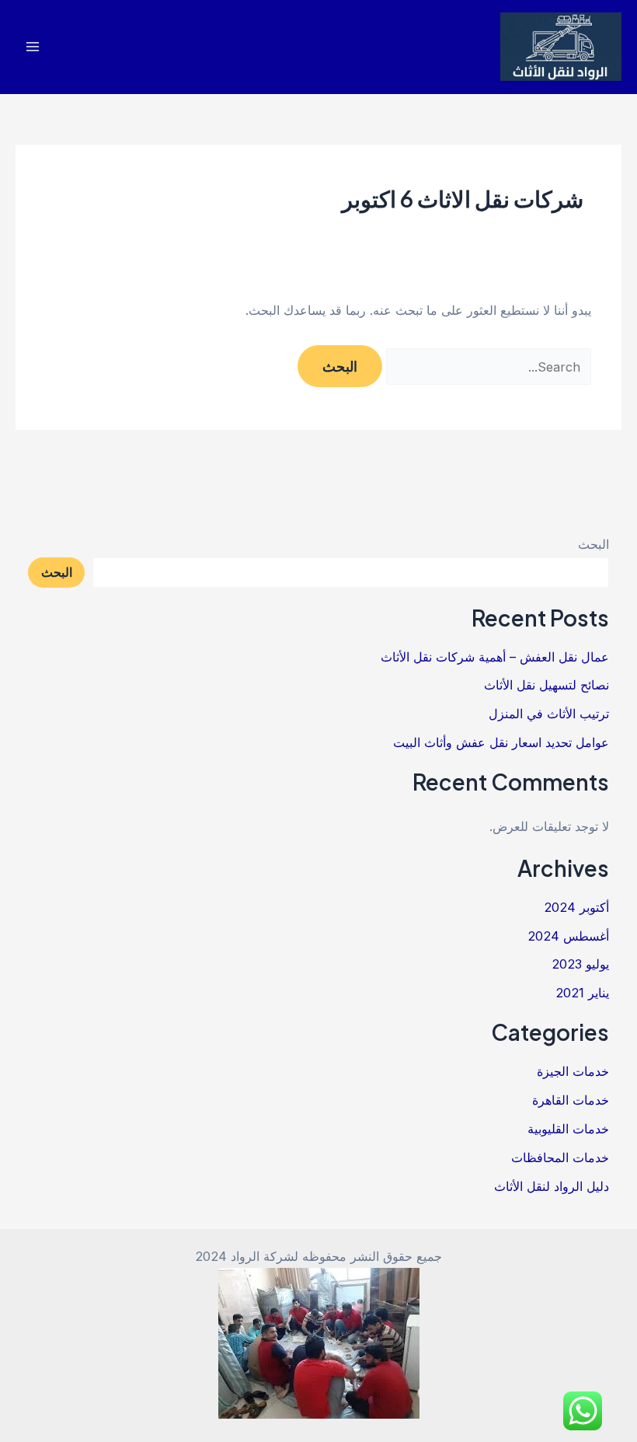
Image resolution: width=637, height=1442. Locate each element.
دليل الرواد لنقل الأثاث (551, 1186)
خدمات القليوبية (568, 1128)
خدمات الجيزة (573, 1071)
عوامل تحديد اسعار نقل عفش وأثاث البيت (501, 742)
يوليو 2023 (580, 964)
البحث (593, 544)
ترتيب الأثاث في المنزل (549, 713)
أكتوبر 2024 (576, 907)
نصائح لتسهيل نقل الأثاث (546, 685)
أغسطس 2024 (568, 936)
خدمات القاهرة (570, 1100)
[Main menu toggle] (33, 47)
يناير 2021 (582, 992)
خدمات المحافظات (560, 1157)
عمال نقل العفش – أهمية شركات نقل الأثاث (495, 657)
